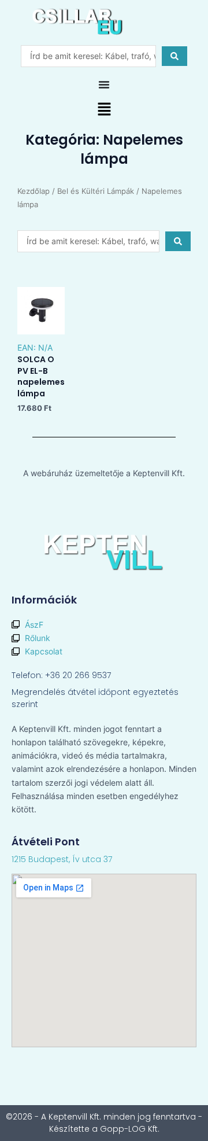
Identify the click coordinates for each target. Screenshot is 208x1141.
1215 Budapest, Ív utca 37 (62, 859)
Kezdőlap (33, 191)
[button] (104, 110)
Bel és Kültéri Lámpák (95, 191)
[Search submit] (174, 56)
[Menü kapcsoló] (104, 84)
